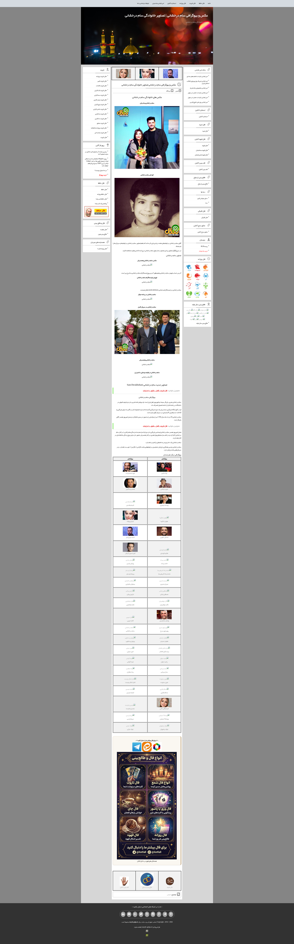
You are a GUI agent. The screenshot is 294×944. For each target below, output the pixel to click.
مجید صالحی (164, 489)
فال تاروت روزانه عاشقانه (99, 127)
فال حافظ (201, 3)
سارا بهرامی (164, 672)
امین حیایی (130, 651)
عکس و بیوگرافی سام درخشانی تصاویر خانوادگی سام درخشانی (149, 84)
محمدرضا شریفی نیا (164, 573)
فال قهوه (205, 145)
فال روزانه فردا (102, 248)
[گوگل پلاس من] (135, 914)
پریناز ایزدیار (130, 573)
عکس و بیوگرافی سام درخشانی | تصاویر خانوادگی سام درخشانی (166, 15)
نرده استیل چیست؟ (101, 170)
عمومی (169, 894)
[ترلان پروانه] (147, 74)
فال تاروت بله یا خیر (101, 132)
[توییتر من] (141, 914)
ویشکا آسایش (164, 719)
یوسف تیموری (164, 505)
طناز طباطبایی (130, 604)
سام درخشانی (130, 630)
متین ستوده (164, 682)
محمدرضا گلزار (130, 489)
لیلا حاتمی (164, 473)
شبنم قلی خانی (164, 708)
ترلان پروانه (130, 521)
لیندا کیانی (130, 661)
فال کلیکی (204, 217)
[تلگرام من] (165, 914)
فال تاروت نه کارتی (101, 113)
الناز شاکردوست (130, 682)
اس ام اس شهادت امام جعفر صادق (197, 76)
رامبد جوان (164, 661)
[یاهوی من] (171, 914)
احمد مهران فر (130, 537)
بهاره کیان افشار (164, 651)
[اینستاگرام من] (153, 914)
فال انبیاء (205, 131)
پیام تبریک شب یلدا (101, 203)
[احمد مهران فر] (170, 74)
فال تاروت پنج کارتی (100, 104)
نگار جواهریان (164, 604)
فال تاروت (192, 3)
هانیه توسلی (164, 553)
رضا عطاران (130, 672)
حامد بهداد (164, 563)
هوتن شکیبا (164, 521)
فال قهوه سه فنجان (202, 150)
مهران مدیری (164, 584)
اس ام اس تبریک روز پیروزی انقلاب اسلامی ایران (198, 82)
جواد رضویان (164, 729)
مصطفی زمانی (164, 594)
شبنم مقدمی (130, 505)
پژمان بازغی (130, 563)
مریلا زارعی (130, 719)
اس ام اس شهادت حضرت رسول (198, 92)
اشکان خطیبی (164, 537)
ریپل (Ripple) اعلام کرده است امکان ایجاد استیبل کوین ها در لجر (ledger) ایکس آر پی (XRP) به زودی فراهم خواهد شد (96, 162)
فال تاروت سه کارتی (100, 95)
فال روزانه (183, 3)
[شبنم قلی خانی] (123, 74)
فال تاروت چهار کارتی (100, 99)
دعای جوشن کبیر (202, 198)
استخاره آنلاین (171, 3)
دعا (206, 202)
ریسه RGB (204, 246)
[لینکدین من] (123, 914)
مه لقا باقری (164, 692)
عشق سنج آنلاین (203, 231)
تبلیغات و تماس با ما (143, 3)
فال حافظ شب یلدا (101, 198)
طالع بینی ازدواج (203, 183)
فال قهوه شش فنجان (201, 154)
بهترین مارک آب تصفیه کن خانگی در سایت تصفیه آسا (96, 153)
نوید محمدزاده (130, 473)
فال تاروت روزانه (101, 76)
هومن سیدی (164, 641)
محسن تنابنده (130, 708)
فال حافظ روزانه (102, 194)
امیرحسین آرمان (130, 553)
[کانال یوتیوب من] (129, 914)
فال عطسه (103, 229)
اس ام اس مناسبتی (158, 3)
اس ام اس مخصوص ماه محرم (199, 88)
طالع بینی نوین (102, 234)
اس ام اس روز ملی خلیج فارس (199, 102)
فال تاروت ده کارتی (101, 118)
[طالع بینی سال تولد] (197, 315)
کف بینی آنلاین (203, 169)
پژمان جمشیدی (164, 620)
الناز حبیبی (130, 620)
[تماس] (147, 914)
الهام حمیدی (130, 692)
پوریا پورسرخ (164, 630)
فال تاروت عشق (102, 123)
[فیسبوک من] (159, 914)
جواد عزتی (130, 729)
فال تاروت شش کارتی (100, 109)
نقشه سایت (137, 927)
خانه (209, 3)
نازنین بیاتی (130, 594)
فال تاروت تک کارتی (101, 90)
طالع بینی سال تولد (202, 323)
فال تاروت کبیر (102, 81)
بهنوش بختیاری (130, 584)
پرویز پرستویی (130, 641)
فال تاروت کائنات (101, 85)
